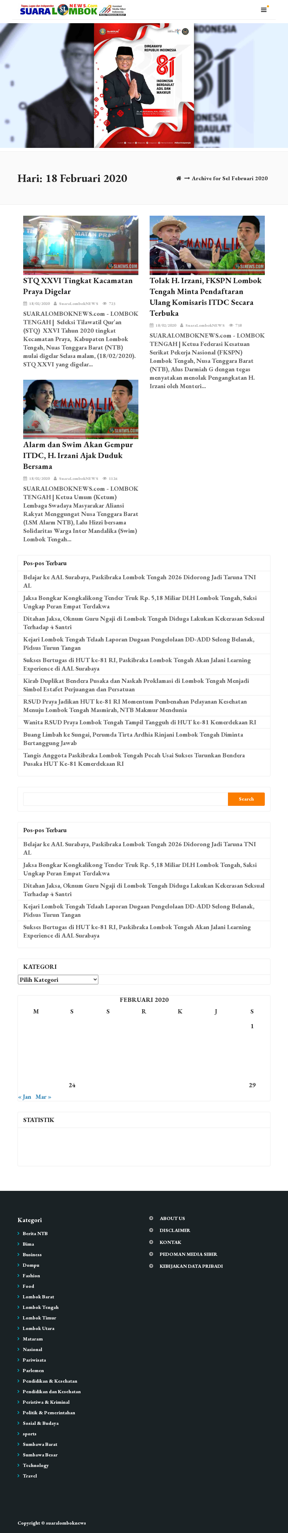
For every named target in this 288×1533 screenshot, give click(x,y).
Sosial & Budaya (41, 1423)
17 (72, 1070)
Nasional (32, 1349)
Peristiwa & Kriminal (46, 1402)
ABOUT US (172, 1218)
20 (180, 1070)
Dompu (31, 1265)
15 (252, 1055)
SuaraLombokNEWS (78, 303)
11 (107, 1055)
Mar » (43, 1096)
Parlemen (33, 1370)
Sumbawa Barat (40, 1444)
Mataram (33, 1339)
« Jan (24, 1096)
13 (180, 1055)
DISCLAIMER (175, 1230)
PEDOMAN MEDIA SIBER (188, 1254)
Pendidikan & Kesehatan (50, 1381)
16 (35, 1070)
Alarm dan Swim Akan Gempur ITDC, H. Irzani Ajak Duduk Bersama (78, 455)
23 (35, 1085)
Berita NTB (35, 1233)
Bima (28, 1244)
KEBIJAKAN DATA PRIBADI (191, 1266)
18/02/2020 (39, 303)
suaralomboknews (66, 1523)
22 (252, 1070)
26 (144, 1085)
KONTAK (170, 1242)
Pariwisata (34, 1360)
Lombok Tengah (41, 1307)
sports (30, 1433)
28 (216, 1085)
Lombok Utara (38, 1328)
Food (28, 1286)
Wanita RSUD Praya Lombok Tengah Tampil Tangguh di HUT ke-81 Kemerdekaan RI (139, 722)
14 (216, 1055)
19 (144, 1070)
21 (216, 1070)
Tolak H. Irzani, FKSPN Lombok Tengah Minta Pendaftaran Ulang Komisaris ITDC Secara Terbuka (206, 296)
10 (72, 1055)
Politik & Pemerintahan (49, 1412)
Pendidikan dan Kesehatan (52, 1391)
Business (32, 1254)
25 (107, 1085)
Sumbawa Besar (40, 1455)
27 (180, 1085)
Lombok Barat (38, 1296)
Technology (36, 1465)
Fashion (31, 1275)
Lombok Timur (39, 1318)
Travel (30, 1476)
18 (107, 1070)
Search (246, 799)
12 (144, 1055)
